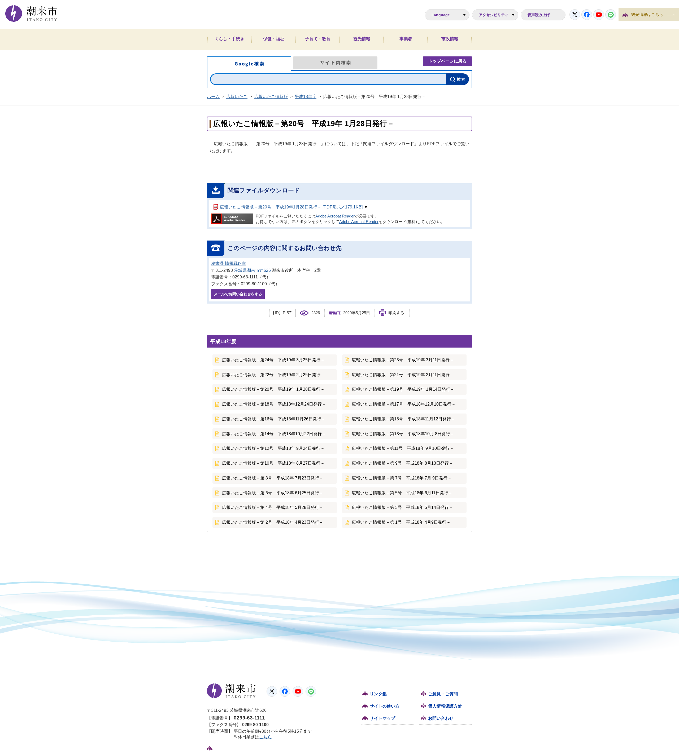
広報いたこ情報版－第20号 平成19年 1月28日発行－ (273, 389)
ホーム (213, 96)
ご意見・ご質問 (443, 694)
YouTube (598, 14)
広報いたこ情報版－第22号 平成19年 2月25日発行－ (273, 374)
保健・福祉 (273, 39)
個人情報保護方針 (445, 706)
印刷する (396, 313)
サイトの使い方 (384, 706)
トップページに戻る (447, 61)
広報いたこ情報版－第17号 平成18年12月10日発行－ (404, 404)
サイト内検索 (335, 62)
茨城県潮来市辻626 (252, 270)
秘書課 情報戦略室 (228, 263)
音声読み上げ (539, 15)
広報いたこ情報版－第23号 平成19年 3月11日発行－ (403, 360)
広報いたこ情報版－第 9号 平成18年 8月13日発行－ (402, 463)
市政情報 (449, 39)
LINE (610, 14)
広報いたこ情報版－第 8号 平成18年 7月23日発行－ (272, 478)
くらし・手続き (229, 39)
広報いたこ (236, 96)
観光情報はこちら (647, 14)
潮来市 (231, 690)
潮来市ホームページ (31, 13)
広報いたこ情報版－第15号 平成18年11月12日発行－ (403, 419)
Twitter (574, 14)
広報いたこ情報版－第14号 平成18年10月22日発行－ (274, 434)
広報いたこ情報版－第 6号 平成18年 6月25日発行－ (272, 493)
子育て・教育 (317, 39)
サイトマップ (382, 718)
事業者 (405, 39)
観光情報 (361, 39)
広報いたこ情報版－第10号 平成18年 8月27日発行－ (273, 463)
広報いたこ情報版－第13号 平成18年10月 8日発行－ (403, 434)
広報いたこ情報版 (271, 96)
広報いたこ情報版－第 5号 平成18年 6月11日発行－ (402, 493)
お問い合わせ (441, 718)
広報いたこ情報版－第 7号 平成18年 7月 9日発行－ (402, 478)
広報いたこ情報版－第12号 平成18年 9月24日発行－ (273, 448)
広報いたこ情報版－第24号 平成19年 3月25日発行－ (273, 360)
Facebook (586, 14)
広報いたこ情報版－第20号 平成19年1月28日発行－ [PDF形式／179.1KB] (291, 207)
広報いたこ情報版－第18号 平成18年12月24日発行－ (274, 404)
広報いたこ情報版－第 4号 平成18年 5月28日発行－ (272, 507)
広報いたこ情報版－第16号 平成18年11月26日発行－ (273, 419)
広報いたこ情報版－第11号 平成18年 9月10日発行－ (403, 448)
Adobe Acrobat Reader (335, 216)
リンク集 (378, 694)
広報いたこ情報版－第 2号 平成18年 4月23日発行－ (272, 522)
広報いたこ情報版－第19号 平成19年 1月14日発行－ (403, 389)
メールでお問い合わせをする (238, 294)
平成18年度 (305, 96)
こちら (265, 737)
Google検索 (249, 63)
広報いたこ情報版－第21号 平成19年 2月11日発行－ (403, 374)
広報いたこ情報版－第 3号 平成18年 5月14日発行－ (402, 507)
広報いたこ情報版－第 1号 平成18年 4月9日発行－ (401, 522)
